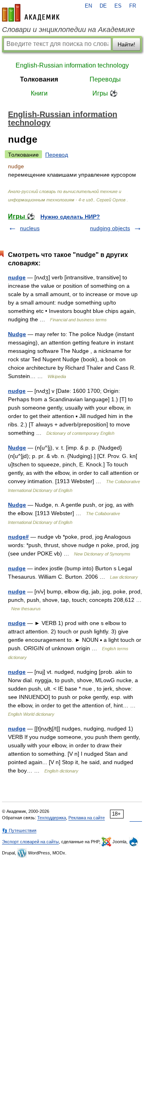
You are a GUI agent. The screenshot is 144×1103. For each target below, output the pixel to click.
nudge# (18, 537)
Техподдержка (51, 817)
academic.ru (31, 13)
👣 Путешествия (19, 830)
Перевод (56, 154)
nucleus (30, 228)
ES (118, 6)
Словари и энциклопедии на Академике (68, 30)
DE (103, 6)
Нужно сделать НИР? (70, 216)
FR (132, 6)
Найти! (126, 44)
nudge (17, 277)
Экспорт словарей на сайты (30, 841)
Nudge (17, 334)
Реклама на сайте (86, 817)
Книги (39, 93)
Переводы (105, 79)
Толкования (39, 79)
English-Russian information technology (72, 65)
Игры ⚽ (105, 93)
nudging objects (110, 228)
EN (88, 6)
